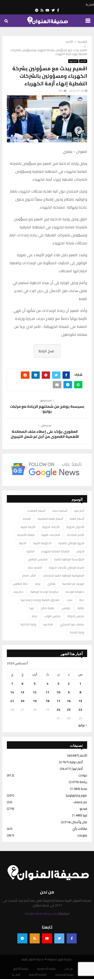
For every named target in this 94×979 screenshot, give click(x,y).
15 (80, 701)
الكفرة (30, 551)
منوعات (82, 835)
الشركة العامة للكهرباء (55, 551)
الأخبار (83, 61)
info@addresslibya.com (41, 913)
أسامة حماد (59, 510)
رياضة (83, 782)
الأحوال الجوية (75, 527)
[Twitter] (59, 938)
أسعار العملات (36, 510)
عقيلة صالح (48, 608)
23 (68, 710)
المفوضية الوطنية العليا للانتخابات (63, 575)
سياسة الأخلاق (20, 969)
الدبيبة (22, 543)
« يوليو (82, 725)
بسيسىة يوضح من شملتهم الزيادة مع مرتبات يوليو (47, 409)
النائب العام (29, 575)
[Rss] (35, 938)
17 (58, 701)
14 (12, 692)
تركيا (37, 583)
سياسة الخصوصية (46, 969)
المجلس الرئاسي (37, 559)
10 (58, 692)
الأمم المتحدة (75, 535)
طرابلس (65, 608)
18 (47, 701)
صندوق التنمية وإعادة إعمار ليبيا (40, 600)
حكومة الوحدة (74, 591)
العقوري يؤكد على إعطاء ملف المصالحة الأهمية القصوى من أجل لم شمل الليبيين (45, 434)
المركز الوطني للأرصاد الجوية (66, 567)
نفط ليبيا (48, 624)
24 (58, 710)
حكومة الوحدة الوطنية (44, 591)
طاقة (80, 608)
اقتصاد (26, 518)
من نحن (69, 969)
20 (22, 701)
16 (68, 701)
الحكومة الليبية (42, 543)
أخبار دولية (76, 762)
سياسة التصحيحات (64, 975)
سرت (69, 600)
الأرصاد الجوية (51, 527)
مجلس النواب (52, 616)
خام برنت (18, 591)
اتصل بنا (90, 5)
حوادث (82, 775)
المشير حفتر (35, 567)
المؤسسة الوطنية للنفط (69, 559)
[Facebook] (72, 938)
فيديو (83, 809)
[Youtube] (47, 938)
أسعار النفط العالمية (50, 518)
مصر (34, 616)
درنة (81, 600)
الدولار (80, 551)
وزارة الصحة (77, 632)
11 (47, 692)
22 (80, 710)
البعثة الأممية (25, 535)
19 (35, 701)
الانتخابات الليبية (50, 535)
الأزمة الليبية (27, 527)
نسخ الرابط (46, 350)
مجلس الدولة (75, 616)
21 (12, 701)
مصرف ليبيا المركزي (72, 624)
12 (35, 692)
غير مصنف (80, 802)
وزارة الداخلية (28, 624)
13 (22, 692)
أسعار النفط (77, 518)
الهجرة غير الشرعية (73, 583)
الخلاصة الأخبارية (37, 975)
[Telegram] (22, 938)
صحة (84, 789)
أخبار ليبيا (73, 61)
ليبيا (31, 608)
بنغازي (51, 583)
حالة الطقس (20, 583)
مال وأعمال (79, 822)
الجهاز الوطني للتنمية (71, 543)
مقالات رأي (79, 829)
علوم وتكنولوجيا (76, 795)
